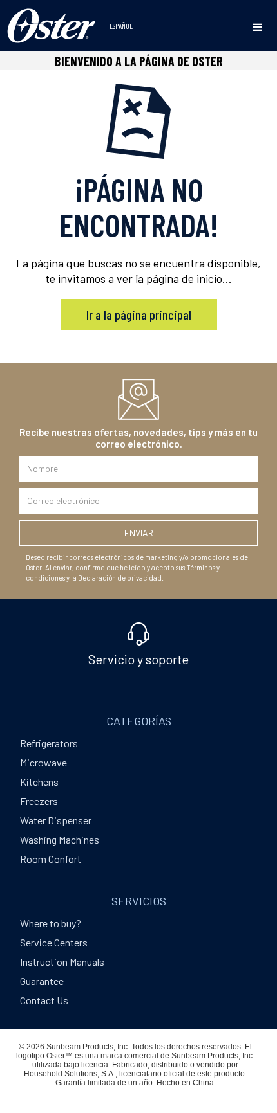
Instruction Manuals (62, 961)
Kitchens (39, 781)
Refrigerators (49, 743)
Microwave (43, 762)
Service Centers (54, 942)
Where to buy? (50, 923)
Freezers (39, 801)
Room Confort (50, 859)
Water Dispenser (55, 820)
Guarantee (42, 981)
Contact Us (44, 1000)
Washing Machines (59, 839)
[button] (257, 27)
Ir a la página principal (138, 314)
